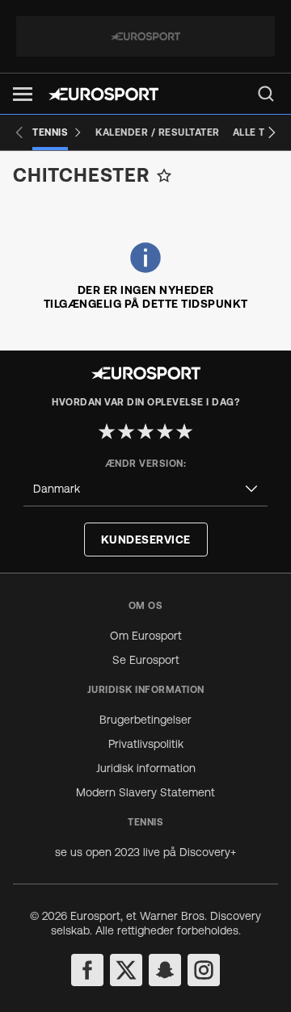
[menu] (266, 93)
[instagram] (204, 970)
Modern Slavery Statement (145, 792)
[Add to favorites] (164, 175)
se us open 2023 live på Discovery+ (145, 852)
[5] (184, 431)
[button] (22, 94)
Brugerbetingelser (145, 719)
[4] (165, 431)
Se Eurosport (145, 659)
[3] (145, 431)
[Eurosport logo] (103, 94)
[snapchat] (165, 970)
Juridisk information (146, 768)
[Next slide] (271, 132)
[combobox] (145, 489)
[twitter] (126, 970)
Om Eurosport (146, 635)
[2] (126, 431)
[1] (106, 431)
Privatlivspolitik (145, 743)
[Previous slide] (19, 132)
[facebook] (87, 970)
